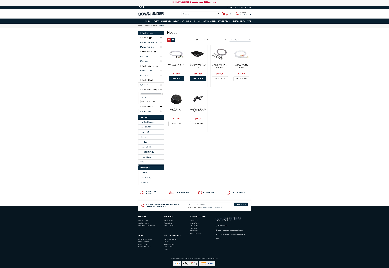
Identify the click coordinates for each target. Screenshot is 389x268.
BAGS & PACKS (146, 127)
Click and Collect (143, 220)
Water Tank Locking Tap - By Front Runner (198, 110)
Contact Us (144, 183)
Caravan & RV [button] (178, 21)
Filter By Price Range (149, 90)
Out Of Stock (219, 79)
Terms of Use (194, 220)
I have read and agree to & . (205, 207)
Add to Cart (176, 79)
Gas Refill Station (143, 223)
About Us (144, 173)
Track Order (194, 228)
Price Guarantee (143, 242)
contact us (231, 7)
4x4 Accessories (169, 244)
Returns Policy (146, 178)
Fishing (143, 137)
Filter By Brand (146, 106)
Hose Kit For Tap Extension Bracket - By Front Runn (219, 65)
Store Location (169, 225)
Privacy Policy (218, 207)
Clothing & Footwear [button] (150, 21)
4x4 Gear (144, 142)
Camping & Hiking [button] (209, 21)
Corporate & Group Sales (146, 225)
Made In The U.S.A (144, 247)
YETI (142, 162)
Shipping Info (194, 225)
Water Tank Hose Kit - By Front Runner (176, 65)
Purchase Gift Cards (145, 239)
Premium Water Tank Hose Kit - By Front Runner (241, 65)
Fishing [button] (188, 21)
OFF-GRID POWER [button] (224, 21)
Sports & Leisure (147, 157)
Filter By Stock (146, 80)
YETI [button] (249, 21)
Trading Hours (168, 223)
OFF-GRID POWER (147, 152)
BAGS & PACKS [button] (166, 21)
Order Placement (195, 233)
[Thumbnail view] (169, 40)
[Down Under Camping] (151, 14)
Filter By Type (146, 38)
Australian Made (143, 244)
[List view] (173, 40)
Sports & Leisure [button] (238, 21)
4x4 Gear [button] (196, 21)
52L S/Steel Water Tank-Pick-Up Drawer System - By (198, 65)
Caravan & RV (145, 132)
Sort (226, 40)
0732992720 (245, 14)
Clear (153, 101)
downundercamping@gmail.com (230, 230)
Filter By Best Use (148, 52)
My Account (194, 230)
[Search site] (218, 14)
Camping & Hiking (147, 147)
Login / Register (245, 7)
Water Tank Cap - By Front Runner (176, 110)
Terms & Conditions (208, 207)
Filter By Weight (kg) (149, 66)
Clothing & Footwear (148, 122)
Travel (166, 249)
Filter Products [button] (146, 33)
